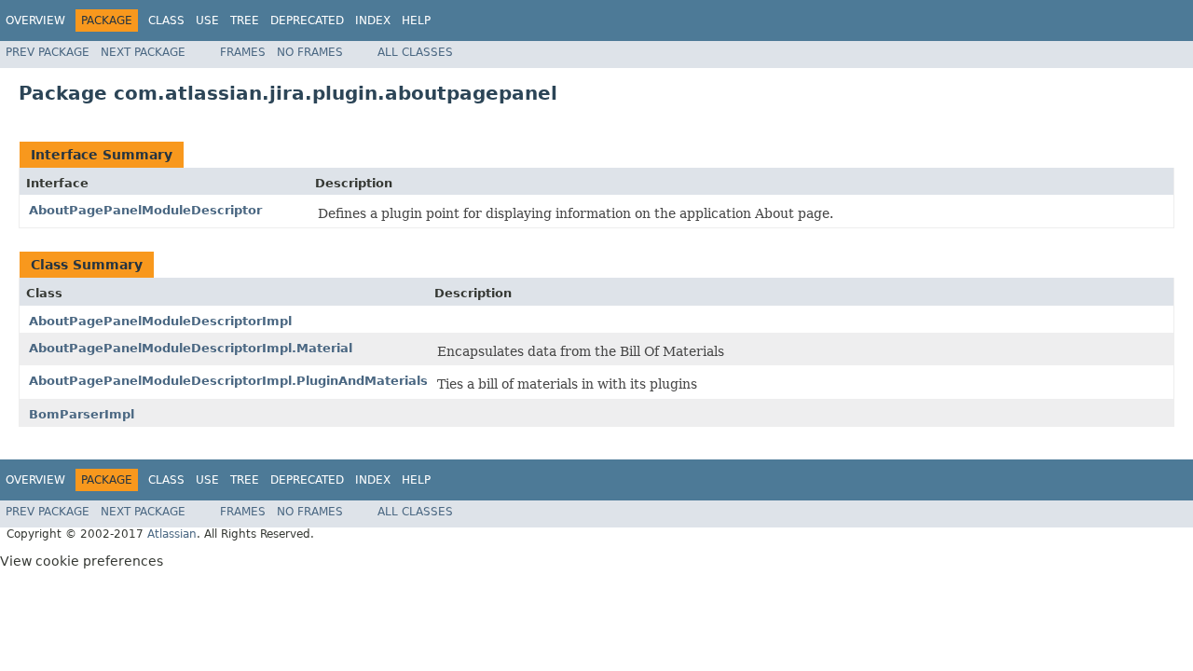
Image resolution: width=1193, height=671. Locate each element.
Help (416, 20)
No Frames (310, 52)
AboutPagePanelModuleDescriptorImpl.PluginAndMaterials (228, 381)
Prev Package (47, 52)
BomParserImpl (81, 414)
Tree (244, 20)
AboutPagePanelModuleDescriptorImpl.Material (190, 348)
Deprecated (307, 20)
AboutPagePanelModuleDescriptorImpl (160, 321)
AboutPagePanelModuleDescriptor (145, 210)
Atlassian (172, 534)
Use (207, 20)
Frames (243, 52)
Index (373, 20)
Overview (35, 20)
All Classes (415, 52)
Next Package (143, 52)
